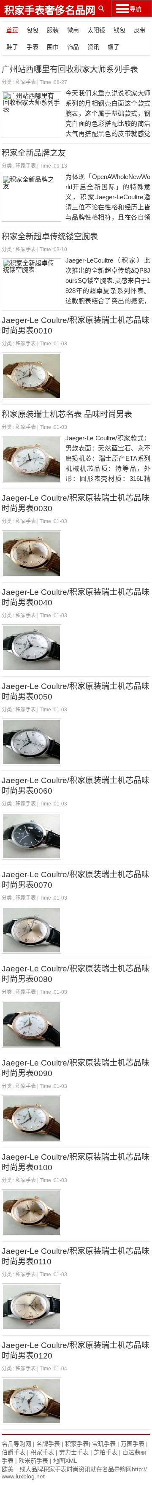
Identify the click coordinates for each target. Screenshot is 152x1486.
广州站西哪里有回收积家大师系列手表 (70, 69)
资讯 (93, 46)
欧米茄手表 (33, 1460)
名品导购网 (16, 1443)
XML (71, 1460)
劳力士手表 (74, 1452)
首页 (12, 30)
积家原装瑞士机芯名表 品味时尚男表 (67, 414)
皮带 (140, 30)
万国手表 (132, 1443)
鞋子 (12, 46)
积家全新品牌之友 (34, 153)
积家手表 (26, 82)
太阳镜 (96, 30)
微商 (73, 30)
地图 (59, 1460)
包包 (32, 30)
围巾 (53, 46)
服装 (53, 30)
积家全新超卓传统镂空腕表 (50, 236)
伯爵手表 (13, 1452)
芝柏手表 (105, 1452)
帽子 (113, 46)
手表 (32, 46)
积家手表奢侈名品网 (49, 10)
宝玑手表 (104, 1443)
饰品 (73, 46)
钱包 (119, 30)
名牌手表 (48, 1443)
